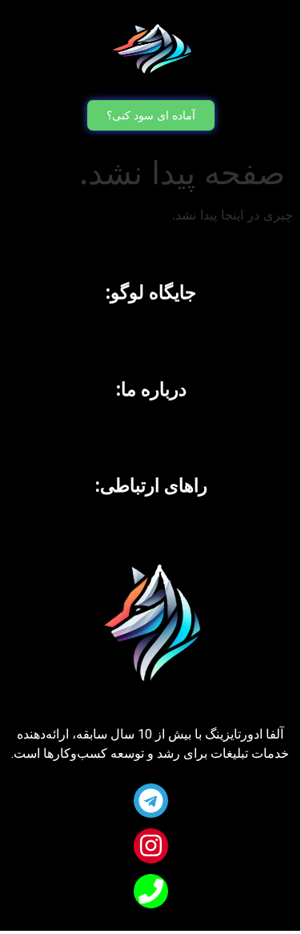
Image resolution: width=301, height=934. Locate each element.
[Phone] (151, 891)
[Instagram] (151, 845)
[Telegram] (151, 800)
